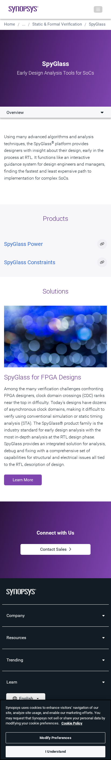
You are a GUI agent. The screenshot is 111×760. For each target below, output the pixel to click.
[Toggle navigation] (98, 9)
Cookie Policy (71, 723)
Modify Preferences (55, 738)
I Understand (55, 751)
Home (9, 24)
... (23, 24)
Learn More (23, 479)
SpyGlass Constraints (29, 262)
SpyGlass (97, 24)
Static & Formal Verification (57, 24)
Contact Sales (53, 549)
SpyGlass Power (23, 244)
